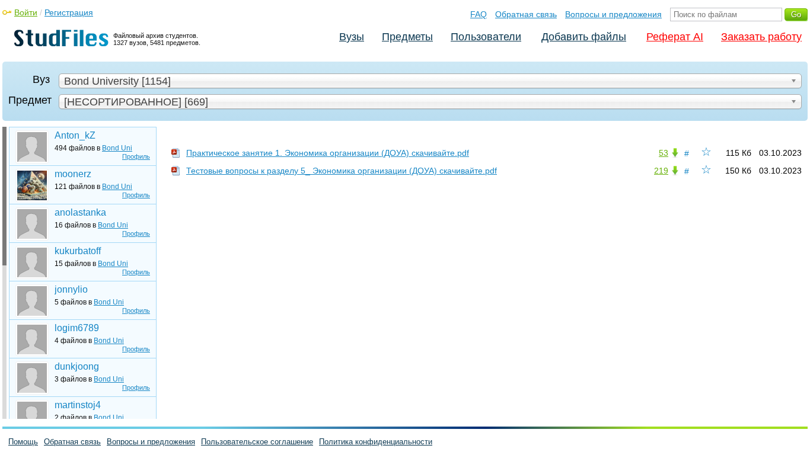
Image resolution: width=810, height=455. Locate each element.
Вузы (351, 37)
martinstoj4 (78, 405)
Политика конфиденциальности (375, 441)
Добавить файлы (583, 37)
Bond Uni (117, 148)
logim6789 (77, 328)
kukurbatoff (78, 251)
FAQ (478, 14)
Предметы (407, 37)
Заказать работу (761, 37)
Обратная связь (526, 14)
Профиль (136, 156)
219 (661, 170)
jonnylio (71, 289)
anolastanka (80, 212)
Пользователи (486, 37)
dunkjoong (77, 366)
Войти (25, 12)
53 (663, 153)
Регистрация (68, 12)
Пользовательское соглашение (257, 441)
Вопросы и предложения (613, 14)
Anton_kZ (75, 135)
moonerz (73, 174)
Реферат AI (674, 37)
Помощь (23, 441)
